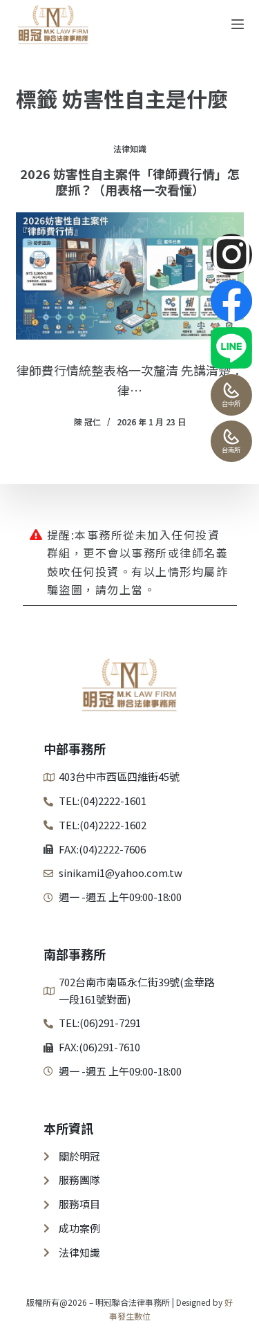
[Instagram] (231, 254)
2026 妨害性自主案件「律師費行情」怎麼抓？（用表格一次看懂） (130, 181)
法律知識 (129, 148)
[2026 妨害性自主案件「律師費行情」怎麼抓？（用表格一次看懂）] (130, 276)
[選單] (237, 24)
